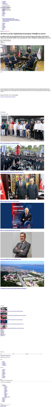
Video (3, 398)
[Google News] (3, 44)
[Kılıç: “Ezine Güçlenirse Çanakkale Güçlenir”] (22, 141)
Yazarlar (3, 399)
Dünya (3, 15)
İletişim (6, 21)
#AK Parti (2, 96)
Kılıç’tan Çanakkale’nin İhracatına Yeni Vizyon (10, 230)
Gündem (3, 9)
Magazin (16, 19)
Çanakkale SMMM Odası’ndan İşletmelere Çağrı (10, 259)
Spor (3, 14)
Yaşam (3, 11)
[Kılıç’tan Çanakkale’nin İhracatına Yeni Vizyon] (22, 228)
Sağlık (13, 20)
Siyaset (3, 10)
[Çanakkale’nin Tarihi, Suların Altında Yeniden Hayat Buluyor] (22, 286)
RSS (8, 21)
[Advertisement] (26, 80)
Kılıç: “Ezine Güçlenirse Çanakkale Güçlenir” (10, 143)
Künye (3, 21)
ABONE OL (2, 335)
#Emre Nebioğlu (12, 96)
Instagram (9, 18)
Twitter (7, 18)
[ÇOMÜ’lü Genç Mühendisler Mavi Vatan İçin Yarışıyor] (22, 170)
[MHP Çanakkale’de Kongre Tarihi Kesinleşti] (22, 199)
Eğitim (11, 20)
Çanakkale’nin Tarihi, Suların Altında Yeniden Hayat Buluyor (13, 288)
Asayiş (3, 12)
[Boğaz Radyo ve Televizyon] (5, 7)
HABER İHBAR (3, 406)
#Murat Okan (8, 96)
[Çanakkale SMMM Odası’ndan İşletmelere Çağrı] (22, 257)
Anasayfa (1, 31)
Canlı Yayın (4, 3)
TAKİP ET (2, 331)
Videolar (3, 2)
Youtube (13, 18)
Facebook (4, 18)
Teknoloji (8, 20)
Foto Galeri (4, 1)
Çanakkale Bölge (17, 20)
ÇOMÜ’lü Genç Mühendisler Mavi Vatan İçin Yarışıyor (12, 172)
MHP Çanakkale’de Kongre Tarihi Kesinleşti (9, 201)
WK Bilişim (9, 382)
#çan (4, 96)
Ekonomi (13, 19)
